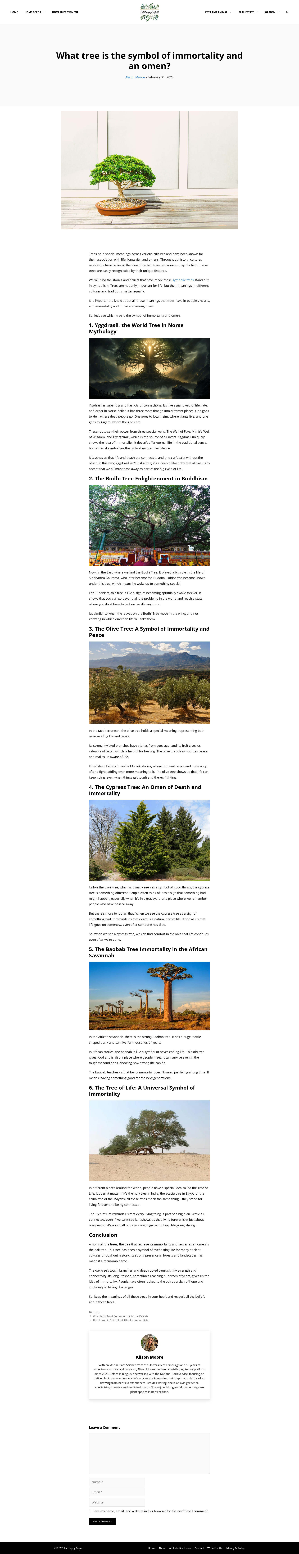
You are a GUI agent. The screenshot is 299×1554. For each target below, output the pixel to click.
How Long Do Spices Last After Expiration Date (120, 1320)
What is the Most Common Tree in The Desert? (120, 1316)
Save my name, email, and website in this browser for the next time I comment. (151, 1511)
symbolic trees (183, 280)
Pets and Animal (216, 12)
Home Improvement (65, 12)
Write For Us (214, 1548)
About (162, 1548)
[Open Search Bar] (287, 12)
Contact (199, 1548)
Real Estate (246, 12)
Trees (96, 1312)
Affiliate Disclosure (180, 1548)
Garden (270, 12)
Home (14, 12)
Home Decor (33, 12)
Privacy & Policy (235, 1548)
